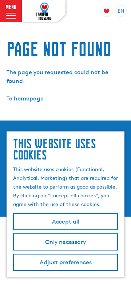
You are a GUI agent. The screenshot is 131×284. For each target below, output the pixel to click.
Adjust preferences (66, 262)
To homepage (25, 98)
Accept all (65, 221)
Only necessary (65, 241)
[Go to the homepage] (43, 11)
